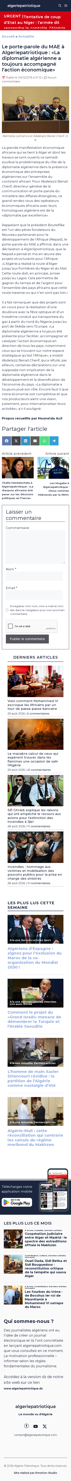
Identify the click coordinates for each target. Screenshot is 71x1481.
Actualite (26, 36)
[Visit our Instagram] (36, 1426)
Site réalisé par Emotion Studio (35, 1473)
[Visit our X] (45, 1426)
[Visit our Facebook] (26, 1426)
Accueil (8, 36)
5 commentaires (38, 713)
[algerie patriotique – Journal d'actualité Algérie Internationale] (24, 5)
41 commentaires (39, 770)
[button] (60, 5)
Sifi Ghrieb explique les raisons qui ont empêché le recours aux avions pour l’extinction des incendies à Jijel (34, 816)
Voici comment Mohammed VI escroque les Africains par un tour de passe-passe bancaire (33, 705)
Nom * (11, 569)
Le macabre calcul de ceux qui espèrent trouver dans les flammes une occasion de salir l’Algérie (33, 759)
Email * (11, 588)
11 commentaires (38, 826)
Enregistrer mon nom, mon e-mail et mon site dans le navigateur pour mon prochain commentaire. (37, 610)
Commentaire (17, 528)
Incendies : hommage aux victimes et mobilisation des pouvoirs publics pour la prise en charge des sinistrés (35, 872)
